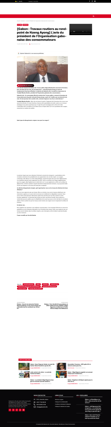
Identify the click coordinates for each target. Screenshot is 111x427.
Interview (23, 20)
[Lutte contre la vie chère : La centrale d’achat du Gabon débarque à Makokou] (24, 374)
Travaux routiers (22, 288)
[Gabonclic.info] (26, 8)
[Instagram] (92, 1)
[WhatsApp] (25, 48)
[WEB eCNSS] (81, 54)
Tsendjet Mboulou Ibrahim (35, 288)
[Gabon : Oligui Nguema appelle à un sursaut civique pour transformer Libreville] (61, 374)
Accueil (18, 20)
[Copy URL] (42, 48)
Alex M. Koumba (71, 367)
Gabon (38, 284)
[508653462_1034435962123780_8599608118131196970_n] (81, 186)
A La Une (19, 24)
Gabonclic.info (54, 284)
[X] (21, 48)
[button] (93, 16)
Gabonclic (45, 284)
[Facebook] (90, 1)
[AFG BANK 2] (81, 85)
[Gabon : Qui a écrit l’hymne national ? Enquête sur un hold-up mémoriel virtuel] (80, 416)
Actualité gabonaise (28, 284)
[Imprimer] (35, 48)
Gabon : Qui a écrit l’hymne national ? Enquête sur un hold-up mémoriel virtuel (92, 416)
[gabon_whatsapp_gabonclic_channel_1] (42, 316)
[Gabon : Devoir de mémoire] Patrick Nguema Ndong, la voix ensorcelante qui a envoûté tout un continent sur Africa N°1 (29, 306)
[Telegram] (39, 48)
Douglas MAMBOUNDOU (35, 367)
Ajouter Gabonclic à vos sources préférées (32, 53)
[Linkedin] (28, 48)
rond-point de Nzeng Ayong (49, 286)
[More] (46, 48)
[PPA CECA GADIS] (81, 116)
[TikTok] (16, 410)
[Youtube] (95, 1)
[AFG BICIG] (81, 252)
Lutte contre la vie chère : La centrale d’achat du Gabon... (40, 372)
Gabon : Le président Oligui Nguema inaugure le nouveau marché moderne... (42, 380)
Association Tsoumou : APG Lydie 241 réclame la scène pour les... (79, 364)
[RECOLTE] (81, 221)
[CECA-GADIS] (81, 343)
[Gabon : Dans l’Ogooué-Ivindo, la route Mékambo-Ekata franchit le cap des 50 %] (24, 366)
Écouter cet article (26, 85)
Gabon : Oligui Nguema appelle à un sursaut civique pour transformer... (80, 372)
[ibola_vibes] (42, 249)
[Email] (32, 48)
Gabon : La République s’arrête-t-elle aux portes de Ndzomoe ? (93, 401)
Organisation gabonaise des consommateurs (29, 286)
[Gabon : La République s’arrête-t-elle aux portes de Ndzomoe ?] (80, 401)
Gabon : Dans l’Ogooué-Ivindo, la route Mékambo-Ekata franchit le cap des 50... (42, 364)
